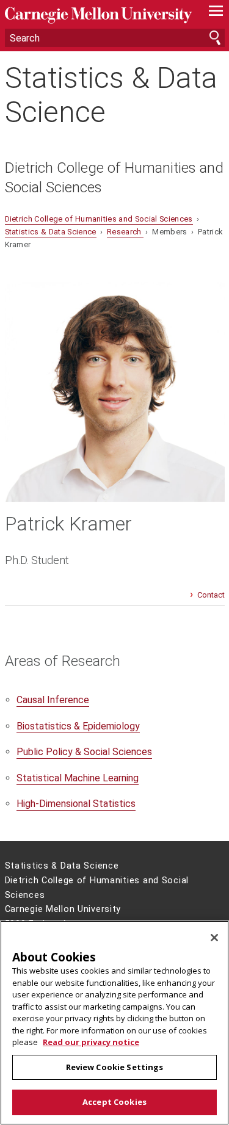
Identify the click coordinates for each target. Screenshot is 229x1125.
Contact (211, 594)
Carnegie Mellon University (98, 15)
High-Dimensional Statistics (76, 803)
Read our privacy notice (91, 1041)
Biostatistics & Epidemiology (78, 726)
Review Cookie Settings (115, 1067)
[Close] (214, 937)
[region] (114, 1023)
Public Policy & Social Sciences (84, 752)
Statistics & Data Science (111, 94)
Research (125, 231)
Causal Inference (52, 700)
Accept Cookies (114, 1101)
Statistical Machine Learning (77, 778)
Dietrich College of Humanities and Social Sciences (114, 177)
